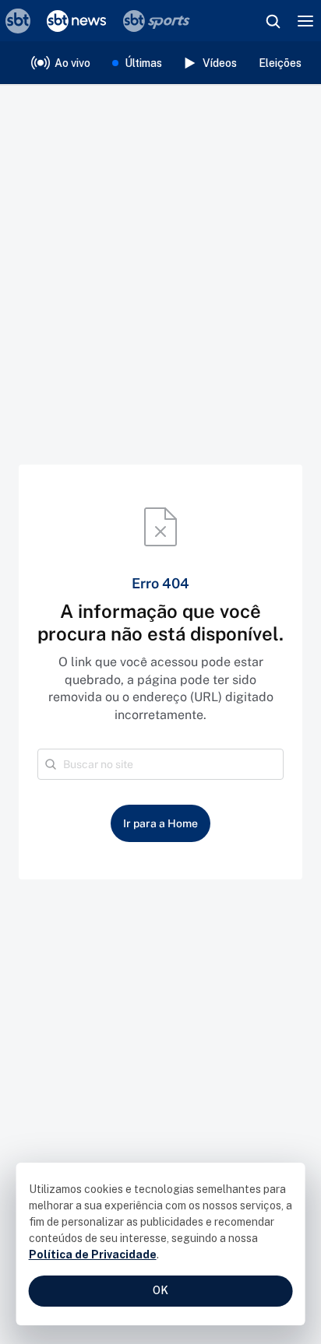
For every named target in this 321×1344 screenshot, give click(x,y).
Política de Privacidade (93, 1254)
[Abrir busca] (272, 21)
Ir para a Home (160, 823)
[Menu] (305, 21)
